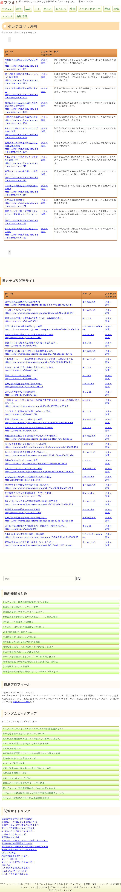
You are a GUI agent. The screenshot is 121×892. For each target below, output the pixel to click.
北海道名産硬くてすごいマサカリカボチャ (24, 612)
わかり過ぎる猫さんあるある (16, 868)
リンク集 (43, 887)
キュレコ (86, 318)
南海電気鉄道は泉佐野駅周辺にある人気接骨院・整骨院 (30, 661)
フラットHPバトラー (12, 859)
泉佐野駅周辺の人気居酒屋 (16, 666)
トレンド (7, 16)
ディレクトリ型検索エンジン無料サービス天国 (25, 846)
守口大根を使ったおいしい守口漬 (19, 636)
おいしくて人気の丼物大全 (15, 874)
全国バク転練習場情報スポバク (17, 843)
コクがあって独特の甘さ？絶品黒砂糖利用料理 (26, 798)
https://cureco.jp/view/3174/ (21, 414)
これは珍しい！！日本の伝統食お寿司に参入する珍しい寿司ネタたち (39, 359)
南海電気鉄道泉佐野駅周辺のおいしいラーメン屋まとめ (30, 671)
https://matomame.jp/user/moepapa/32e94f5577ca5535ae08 (39, 422)
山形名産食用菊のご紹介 (15, 773)
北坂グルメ (7, 865)
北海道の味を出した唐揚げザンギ (19, 758)
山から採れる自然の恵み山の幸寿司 (22, 301)
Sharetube (88, 334)
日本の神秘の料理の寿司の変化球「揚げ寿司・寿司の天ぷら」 (35, 525)
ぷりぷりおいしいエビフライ (17, 778)
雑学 (19, 8)
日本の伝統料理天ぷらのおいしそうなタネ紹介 (26, 743)
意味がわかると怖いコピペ (15, 855)
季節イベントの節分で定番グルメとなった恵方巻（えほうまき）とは (21, 214)
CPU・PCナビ (9, 852)
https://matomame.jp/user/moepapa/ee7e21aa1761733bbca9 (38, 439)
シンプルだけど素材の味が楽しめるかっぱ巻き (28, 411)
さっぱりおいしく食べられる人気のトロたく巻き (29, 367)
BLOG (97, 887)
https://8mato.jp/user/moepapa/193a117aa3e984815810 (36, 463)
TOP (2, 884)
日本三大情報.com (12, 748)
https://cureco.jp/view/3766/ (21, 378)
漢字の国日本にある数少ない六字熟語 (21, 641)
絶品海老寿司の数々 (15, 200)
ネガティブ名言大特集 (14, 763)
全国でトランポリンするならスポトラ (20, 825)
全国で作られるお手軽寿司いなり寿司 (23, 326)
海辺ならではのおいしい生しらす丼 (20, 607)
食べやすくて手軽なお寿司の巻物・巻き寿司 (27, 485)
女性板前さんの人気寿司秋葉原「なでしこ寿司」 (29, 493)
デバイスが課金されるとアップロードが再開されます (29, 656)
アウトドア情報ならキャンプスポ (18, 828)
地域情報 (21, 16)
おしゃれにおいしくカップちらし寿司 (23, 468)
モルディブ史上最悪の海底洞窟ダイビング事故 (26, 602)
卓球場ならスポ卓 (10, 837)
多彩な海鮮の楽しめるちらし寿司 (21, 460)
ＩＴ (37, 8)
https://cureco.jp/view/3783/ (21, 395)
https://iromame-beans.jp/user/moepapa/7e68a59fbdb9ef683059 (41, 537)
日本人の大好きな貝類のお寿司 (20, 392)
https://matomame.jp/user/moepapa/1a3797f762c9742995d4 (39, 304)
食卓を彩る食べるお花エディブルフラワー (24, 733)
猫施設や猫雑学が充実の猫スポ (17, 819)
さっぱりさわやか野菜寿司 (18, 310)
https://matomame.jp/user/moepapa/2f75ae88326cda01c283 (39, 488)
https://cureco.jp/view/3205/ (21, 430)
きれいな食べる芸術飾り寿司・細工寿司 (24, 534)
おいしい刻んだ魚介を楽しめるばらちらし (26, 452)
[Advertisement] (25, 265)
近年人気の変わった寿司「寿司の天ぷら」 (26, 517)
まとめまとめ (89, 301)
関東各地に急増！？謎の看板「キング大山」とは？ (28, 646)
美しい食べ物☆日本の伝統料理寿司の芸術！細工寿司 (31, 501)
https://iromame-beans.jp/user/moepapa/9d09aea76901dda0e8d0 (42, 329)
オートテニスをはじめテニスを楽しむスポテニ (25, 840)
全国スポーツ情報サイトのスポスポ (19, 822)
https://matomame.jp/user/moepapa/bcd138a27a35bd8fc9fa (38, 362)
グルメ (48, 8)
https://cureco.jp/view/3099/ (21, 321)
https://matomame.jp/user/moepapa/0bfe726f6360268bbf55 (39, 504)
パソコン (7, 8)
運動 (107, 8)
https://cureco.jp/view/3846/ (21, 529)
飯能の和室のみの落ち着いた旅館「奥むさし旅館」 (28, 768)
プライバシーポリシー (61, 887)
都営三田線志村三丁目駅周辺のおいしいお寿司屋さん (31, 435)
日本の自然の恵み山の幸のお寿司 (21, 117)
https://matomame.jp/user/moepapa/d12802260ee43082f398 (39, 455)
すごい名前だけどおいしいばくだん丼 (21, 651)
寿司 (43, 63)
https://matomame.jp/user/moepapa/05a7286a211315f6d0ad (38, 545)
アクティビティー (90, 8)
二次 (28, 8)
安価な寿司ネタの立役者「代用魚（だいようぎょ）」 (31, 542)
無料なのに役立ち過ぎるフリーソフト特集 (24, 783)
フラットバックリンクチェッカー (18, 862)
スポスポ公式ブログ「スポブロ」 (18, 831)
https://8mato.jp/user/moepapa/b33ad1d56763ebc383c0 (37, 406)
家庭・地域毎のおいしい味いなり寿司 (23, 419)
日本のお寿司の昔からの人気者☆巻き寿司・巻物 (29, 334)
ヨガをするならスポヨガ (14, 834)
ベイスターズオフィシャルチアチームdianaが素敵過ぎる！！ (33, 728)
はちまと (86, 400)
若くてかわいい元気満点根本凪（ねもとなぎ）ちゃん (29, 788)
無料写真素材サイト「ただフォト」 (19, 849)
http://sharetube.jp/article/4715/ (23, 480)
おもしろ (61, 8)
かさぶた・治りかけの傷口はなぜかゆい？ (24, 627)
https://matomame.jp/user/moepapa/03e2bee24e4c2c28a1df (39, 520)
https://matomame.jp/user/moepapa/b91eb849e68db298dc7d (39, 471)
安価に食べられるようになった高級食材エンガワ (29, 351)
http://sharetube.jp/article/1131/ (23, 496)
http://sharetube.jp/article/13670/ (24, 386)
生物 (72, 8)
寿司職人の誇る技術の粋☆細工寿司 (22, 509)
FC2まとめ (87, 444)
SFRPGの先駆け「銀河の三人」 (18, 632)
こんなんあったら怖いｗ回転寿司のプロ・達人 (28, 476)
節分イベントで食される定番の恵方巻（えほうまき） (31, 342)
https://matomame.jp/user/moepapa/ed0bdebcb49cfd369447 (39, 313)
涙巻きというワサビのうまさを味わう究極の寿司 (29, 427)
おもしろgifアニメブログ (14, 871)
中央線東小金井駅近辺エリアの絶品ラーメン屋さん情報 (30, 617)
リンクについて (28, 887)
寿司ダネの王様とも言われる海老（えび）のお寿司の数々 (33, 318)
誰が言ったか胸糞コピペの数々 (18, 622)
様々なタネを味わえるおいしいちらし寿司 (26, 444)
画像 (116, 8)
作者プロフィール (21, 701)
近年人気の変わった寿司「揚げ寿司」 (23, 383)
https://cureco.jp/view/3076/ (21, 345)
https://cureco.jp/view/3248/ (21, 370)
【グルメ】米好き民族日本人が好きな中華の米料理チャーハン (33, 793)
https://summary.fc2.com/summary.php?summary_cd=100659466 (41, 447)
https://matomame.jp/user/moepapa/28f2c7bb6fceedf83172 (38, 354)
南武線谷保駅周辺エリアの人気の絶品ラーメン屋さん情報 (31, 753)
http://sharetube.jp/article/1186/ (23, 337)
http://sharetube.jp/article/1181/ (23, 512)
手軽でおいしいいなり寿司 (18, 375)
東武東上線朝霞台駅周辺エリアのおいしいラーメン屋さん (31, 738)
